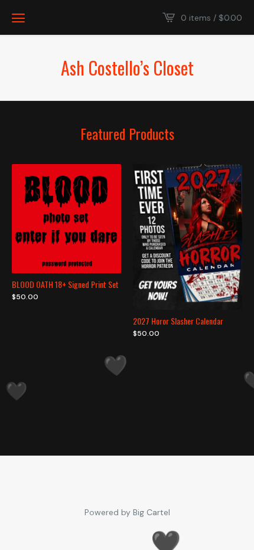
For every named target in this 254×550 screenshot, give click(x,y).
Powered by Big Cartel (127, 512)
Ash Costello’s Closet (127, 68)
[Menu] (18, 18)
